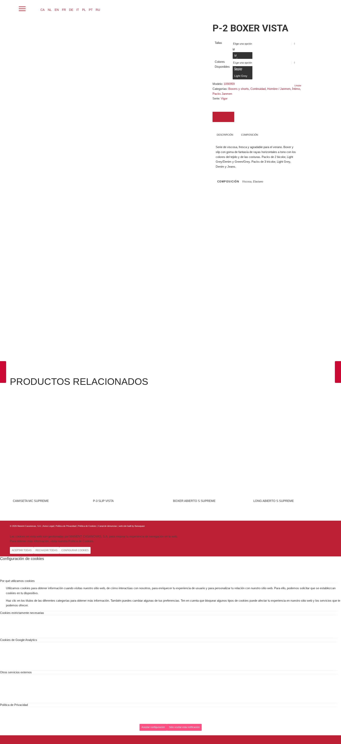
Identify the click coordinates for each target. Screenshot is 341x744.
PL (84, 9)
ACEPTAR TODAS (22, 550)
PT (91, 9)
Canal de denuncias (107, 526)
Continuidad (258, 88)
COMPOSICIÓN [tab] (249, 134)
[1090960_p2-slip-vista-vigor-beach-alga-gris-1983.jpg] (29, 49)
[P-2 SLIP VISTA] (338, 372)
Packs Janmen (222, 93)
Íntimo (296, 88)
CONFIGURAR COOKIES (75, 550)
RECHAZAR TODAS (46, 550)
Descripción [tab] (225, 134)
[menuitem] (11, 9)
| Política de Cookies (87, 526)
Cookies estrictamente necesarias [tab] (22, 612)
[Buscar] (11, 9)
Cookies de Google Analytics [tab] (18, 640)
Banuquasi (140, 526)
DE (71, 9)
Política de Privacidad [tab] (14, 704)
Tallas (218, 42)
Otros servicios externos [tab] (16, 672)
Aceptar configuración (153, 727)
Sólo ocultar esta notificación (184, 727)
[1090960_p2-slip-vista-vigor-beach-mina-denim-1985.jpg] (29, 101)
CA (42, 9)
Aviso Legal (48, 526)
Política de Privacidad (66, 526)
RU (98, 9)
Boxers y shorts (238, 88)
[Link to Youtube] (328, 526)
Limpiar (297, 86)
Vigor (224, 98)
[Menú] (22, 9)
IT (77, 9)
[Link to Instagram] (322, 526)
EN (57, 9)
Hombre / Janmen (278, 88)
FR (64, 9)
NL (50, 9)
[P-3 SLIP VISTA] (3, 372)
